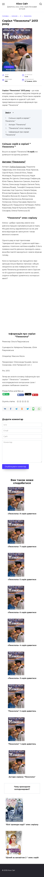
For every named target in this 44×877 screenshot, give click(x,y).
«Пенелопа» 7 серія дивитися (22, 547)
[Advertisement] (22, 305)
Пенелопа (9, 67)
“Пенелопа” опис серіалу (20, 128)
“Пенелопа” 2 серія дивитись (22, 711)
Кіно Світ (22, 3)
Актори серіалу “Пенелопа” (22, 777)
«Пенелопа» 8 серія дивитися (22, 514)
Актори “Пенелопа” (17, 125)
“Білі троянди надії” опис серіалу (22, 825)
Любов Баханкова (17, 167)
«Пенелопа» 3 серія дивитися (22, 678)
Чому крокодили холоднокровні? (22, 788)
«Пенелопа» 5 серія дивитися (22, 579)
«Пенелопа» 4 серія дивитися (22, 645)
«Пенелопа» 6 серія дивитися (22, 612)
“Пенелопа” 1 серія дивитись (22, 744)
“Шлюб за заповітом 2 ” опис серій (22, 858)
